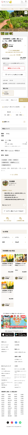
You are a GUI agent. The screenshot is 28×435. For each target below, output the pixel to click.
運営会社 (3, 369)
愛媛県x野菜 (6, 162)
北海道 (2, 394)
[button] (14, 111)
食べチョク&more (18, 382)
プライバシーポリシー (6, 377)
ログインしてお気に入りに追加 (15, 74)
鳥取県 (15, 408)
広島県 (9, 410)
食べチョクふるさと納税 (20, 369)
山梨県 (15, 402)
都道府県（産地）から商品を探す (9, 391)
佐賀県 (2, 413)
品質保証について (5, 349)
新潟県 (15, 400)
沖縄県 (15, 415)
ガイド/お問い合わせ (5, 371)
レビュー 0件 (12, 54)
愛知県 (15, 404)
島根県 (22, 408)
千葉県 (22, 398)
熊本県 (15, 413)
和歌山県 (10, 408)
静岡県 (9, 404)
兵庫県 (22, 406)
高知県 (15, 412)
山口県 (15, 410)
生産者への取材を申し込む (20, 352)
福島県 (15, 396)
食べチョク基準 (4, 347)
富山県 (22, 400)
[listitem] (7, 237)
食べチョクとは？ (5, 344)
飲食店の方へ (4, 351)
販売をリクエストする (14, 68)
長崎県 (9, 413)
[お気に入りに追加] (25, 12)
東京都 (2, 400)
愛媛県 (7, 155)
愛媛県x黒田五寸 (7, 165)
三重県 (22, 404)
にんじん (11, 150)
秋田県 (2, 396)
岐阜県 (2, 404)
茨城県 (22, 396)
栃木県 (2, 398)
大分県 (22, 413)
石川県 (2, 402)
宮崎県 (2, 415)
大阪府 (15, 406)
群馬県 (9, 398)
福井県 (9, 402)
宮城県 (22, 394)
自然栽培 (5, 160)
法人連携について (18, 359)
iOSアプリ (17, 385)
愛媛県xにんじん (15, 162)
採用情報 (3, 387)
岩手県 (15, 394)
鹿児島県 (10, 415)
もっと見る (15, 174)
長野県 (22, 402)
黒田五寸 (17, 150)
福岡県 (22, 412)
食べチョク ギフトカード (20, 380)
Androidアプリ (18, 387)
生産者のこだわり (7, 190)
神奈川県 (10, 400)
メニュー (25, 2)
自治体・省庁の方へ (19, 361)
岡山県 (2, 410)
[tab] (4, 100)
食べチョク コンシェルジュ (20, 374)
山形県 (9, 396)
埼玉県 (15, 398)
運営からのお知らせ (5, 373)
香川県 (2, 412)
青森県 (9, 394)
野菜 (6, 150)
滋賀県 (2, 406)
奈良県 (2, 408)
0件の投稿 (18, 54)
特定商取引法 (4, 380)
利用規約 (3, 375)
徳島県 (22, 410)
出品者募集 (17, 344)
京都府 (9, 406)
